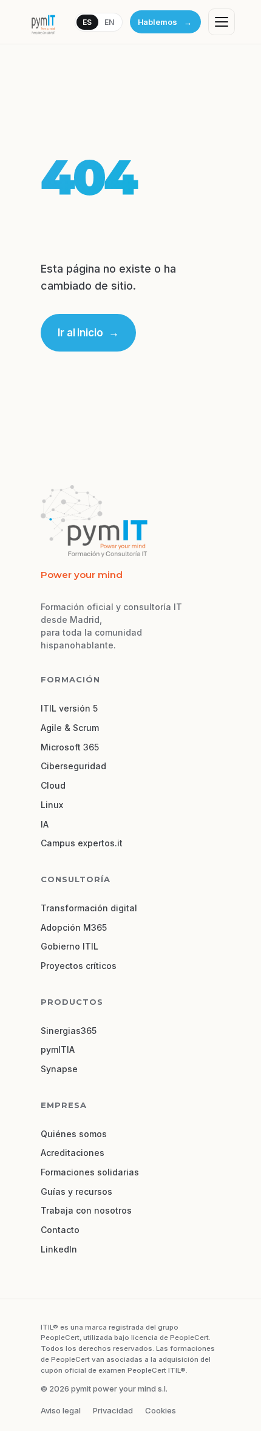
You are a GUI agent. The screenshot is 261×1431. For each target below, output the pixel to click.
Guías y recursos (76, 1191)
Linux (52, 805)
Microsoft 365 (70, 747)
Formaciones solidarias (90, 1172)
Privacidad (113, 1410)
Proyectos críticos (79, 965)
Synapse (59, 1069)
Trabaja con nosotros (86, 1210)
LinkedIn (59, 1249)
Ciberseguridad (73, 766)
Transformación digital (89, 908)
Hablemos (165, 22)
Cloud (53, 785)
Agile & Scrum (70, 727)
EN (109, 22)
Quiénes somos (74, 1134)
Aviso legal (61, 1410)
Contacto (60, 1230)
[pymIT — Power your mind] (43, 22)
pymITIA (58, 1049)
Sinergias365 (69, 1030)
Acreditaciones (72, 1152)
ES (87, 22)
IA (45, 824)
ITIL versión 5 (69, 708)
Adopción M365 (74, 927)
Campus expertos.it (82, 843)
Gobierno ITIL (69, 946)
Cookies (160, 1410)
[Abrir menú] (221, 21)
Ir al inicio (88, 333)
